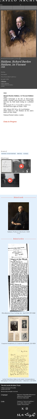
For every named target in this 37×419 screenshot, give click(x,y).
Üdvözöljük (26, 394)
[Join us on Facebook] (18, 408)
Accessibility (20, 403)
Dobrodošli (26, 398)
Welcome (19, 394)
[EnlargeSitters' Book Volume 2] (6, 166)
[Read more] (18, 229)
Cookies (19, 404)
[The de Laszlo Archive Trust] (18, 2)
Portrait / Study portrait (8, 153)
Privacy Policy (25, 404)
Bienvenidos (27, 396)
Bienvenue (32, 394)
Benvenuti (19, 398)
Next (31, 7)
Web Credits (27, 403)
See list (18, 7)
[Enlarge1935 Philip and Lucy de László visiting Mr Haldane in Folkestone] (10, 180)
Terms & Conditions (28, 401)
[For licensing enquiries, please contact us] (19, 58)
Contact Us (20, 401)
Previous (6, 7)
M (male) (25, 153)
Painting (19, 153)
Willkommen (20, 396)
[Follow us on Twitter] (22, 408)
